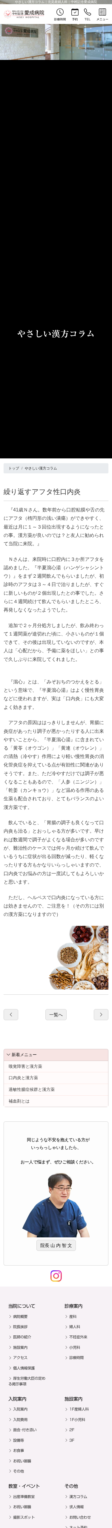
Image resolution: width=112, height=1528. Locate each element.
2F (71, 1430)
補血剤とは (19, 1101)
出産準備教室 (24, 1496)
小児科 (74, 1347)
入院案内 (20, 1409)
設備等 (18, 1440)
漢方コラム (78, 1496)
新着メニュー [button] (24, 1054)
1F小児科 (77, 1419)
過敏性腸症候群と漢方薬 (32, 1089)
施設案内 (20, 1347)
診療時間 (76, 1357)
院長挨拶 (20, 1326)
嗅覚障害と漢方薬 (25, 1066)
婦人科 (74, 1326)
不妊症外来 (78, 1337)
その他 (18, 1471)
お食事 (18, 1450)
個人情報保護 (24, 1368)
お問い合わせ (80, 1517)
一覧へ (56, 1014)
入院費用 (20, 1419)
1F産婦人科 (79, 1409)
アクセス (20, 1357)
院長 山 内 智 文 (56, 1245)
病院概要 (20, 1316)
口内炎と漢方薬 (23, 1077)
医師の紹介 (22, 1337)
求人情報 (76, 1507)
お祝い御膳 (22, 1461)
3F (71, 1440)
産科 (72, 1316)
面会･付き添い (24, 1430)
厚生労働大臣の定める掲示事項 (26, 1380)
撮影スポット (24, 1517)
